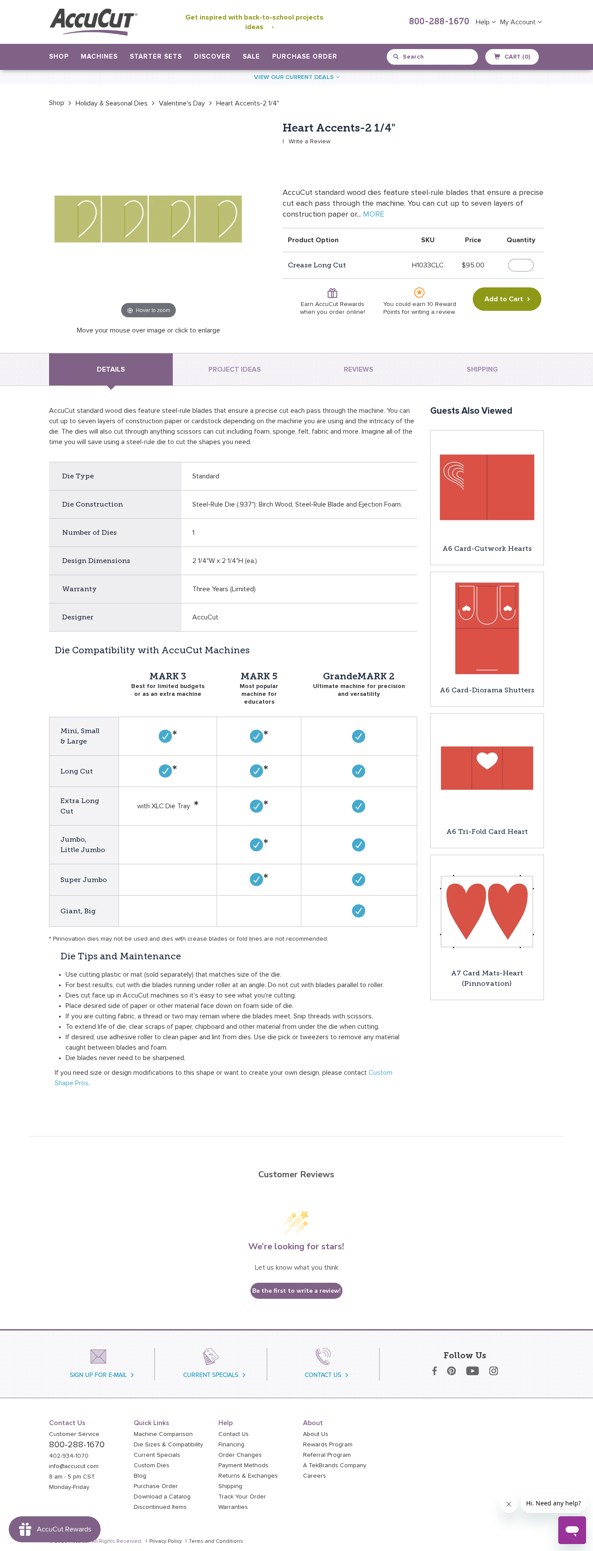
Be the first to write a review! (296, 1291)
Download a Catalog (162, 1497)
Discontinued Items (160, 1507)
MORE (373, 214)
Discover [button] (212, 56)
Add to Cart (503, 299)
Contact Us (233, 1434)
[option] (56, 103)
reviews (358, 369)
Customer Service (74, 1434)
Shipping (230, 1486)
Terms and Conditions (216, 1541)
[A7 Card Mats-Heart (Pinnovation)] (487, 911)
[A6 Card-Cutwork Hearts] (487, 486)
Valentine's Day (182, 103)
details (111, 369)
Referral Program (327, 1455)
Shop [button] (59, 56)
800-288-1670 (439, 22)
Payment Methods (243, 1465)
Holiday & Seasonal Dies (112, 103)
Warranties (233, 1507)
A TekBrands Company (334, 1465)
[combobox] (433, 57)
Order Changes (240, 1455)
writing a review (433, 312)
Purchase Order (304, 56)
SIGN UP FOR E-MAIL (98, 1375)
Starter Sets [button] (156, 56)
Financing (231, 1445)
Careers (314, 1476)
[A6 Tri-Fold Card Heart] (487, 769)
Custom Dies (151, 1465)
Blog (140, 1476)
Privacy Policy (165, 1541)
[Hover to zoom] (148, 220)
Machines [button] (99, 56)
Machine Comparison (163, 1434)
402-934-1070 (69, 1456)
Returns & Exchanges (248, 1476)
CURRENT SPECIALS (210, 1375)
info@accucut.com (74, 1466)
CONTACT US (323, 1375)
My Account (518, 22)
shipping (482, 369)
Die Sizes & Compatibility (168, 1445)
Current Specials (157, 1455)
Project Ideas (234, 369)
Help (483, 22)
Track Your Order (242, 1497)
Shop (56, 102)
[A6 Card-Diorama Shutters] (487, 628)
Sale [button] (251, 56)
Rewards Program (328, 1445)
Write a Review (309, 141)
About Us (315, 1434)
